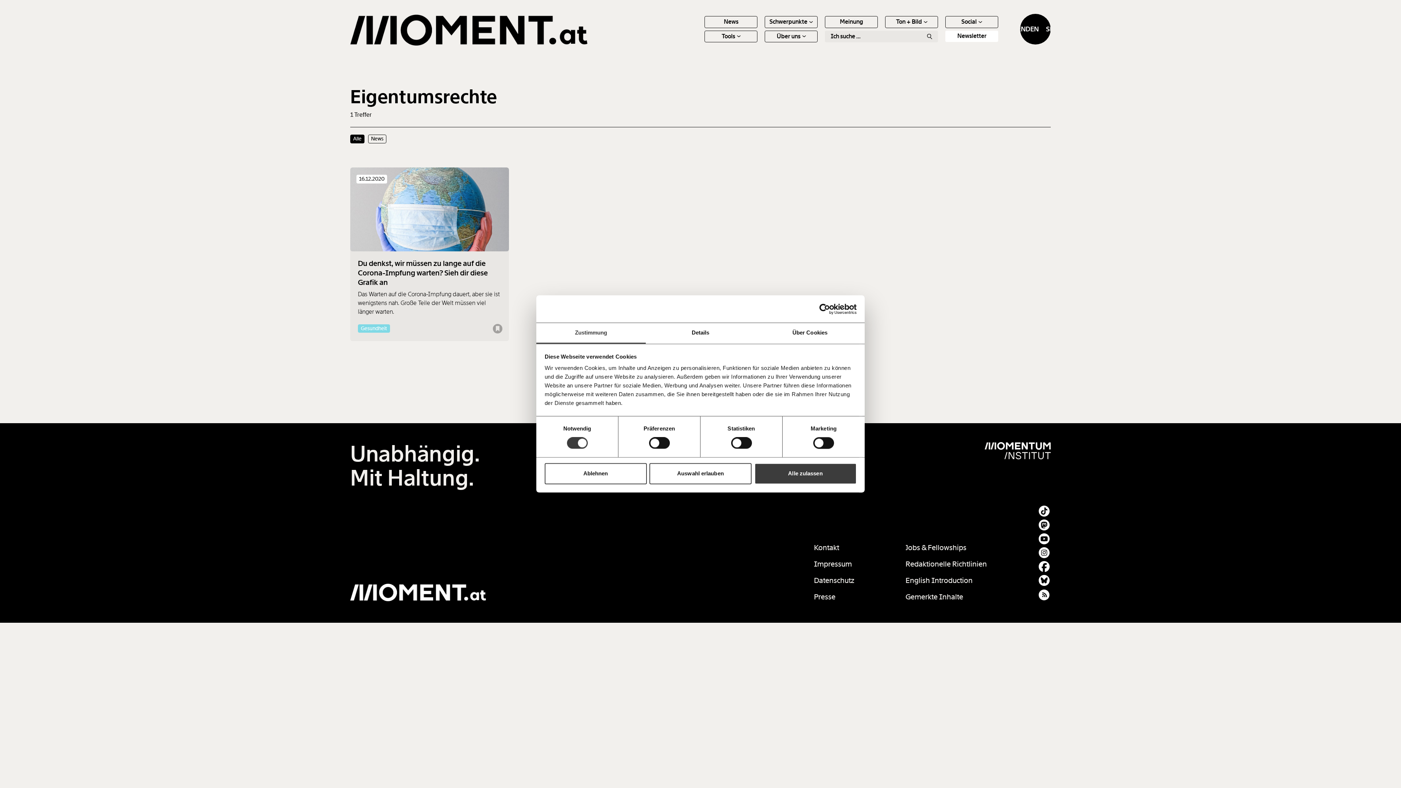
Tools (728, 36)
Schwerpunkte (788, 22)
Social (969, 22)
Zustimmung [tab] (591, 332)
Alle (357, 138)
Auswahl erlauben (700, 473)
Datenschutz (834, 580)
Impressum (833, 564)
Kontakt (826, 547)
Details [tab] (701, 332)
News (731, 22)
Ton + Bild (909, 22)
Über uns (788, 36)
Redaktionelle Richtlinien (946, 564)
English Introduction (939, 580)
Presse (824, 597)
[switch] (659, 443)
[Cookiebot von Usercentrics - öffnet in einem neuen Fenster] (825, 309)
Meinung (851, 22)
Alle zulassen (805, 473)
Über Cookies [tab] (809, 332)
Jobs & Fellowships (936, 547)
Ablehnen (595, 473)
